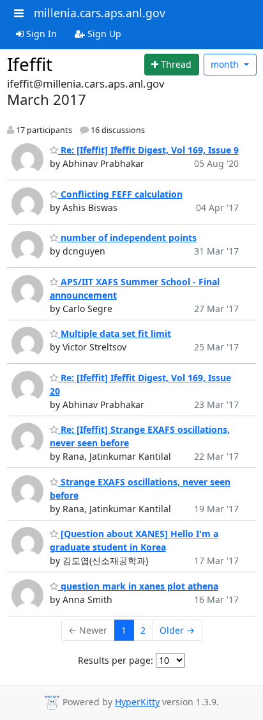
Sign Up (103, 33)
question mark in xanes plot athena (138, 586)
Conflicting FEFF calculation (120, 194)
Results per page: (115, 660)
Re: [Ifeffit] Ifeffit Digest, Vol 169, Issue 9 (148, 150)
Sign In (40, 33)
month (226, 64)
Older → (177, 630)
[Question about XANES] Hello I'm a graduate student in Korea (134, 540)
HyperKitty (137, 702)
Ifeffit (29, 64)
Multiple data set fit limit (114, 333)
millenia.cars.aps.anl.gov (99, 12)
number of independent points (127, 237)
